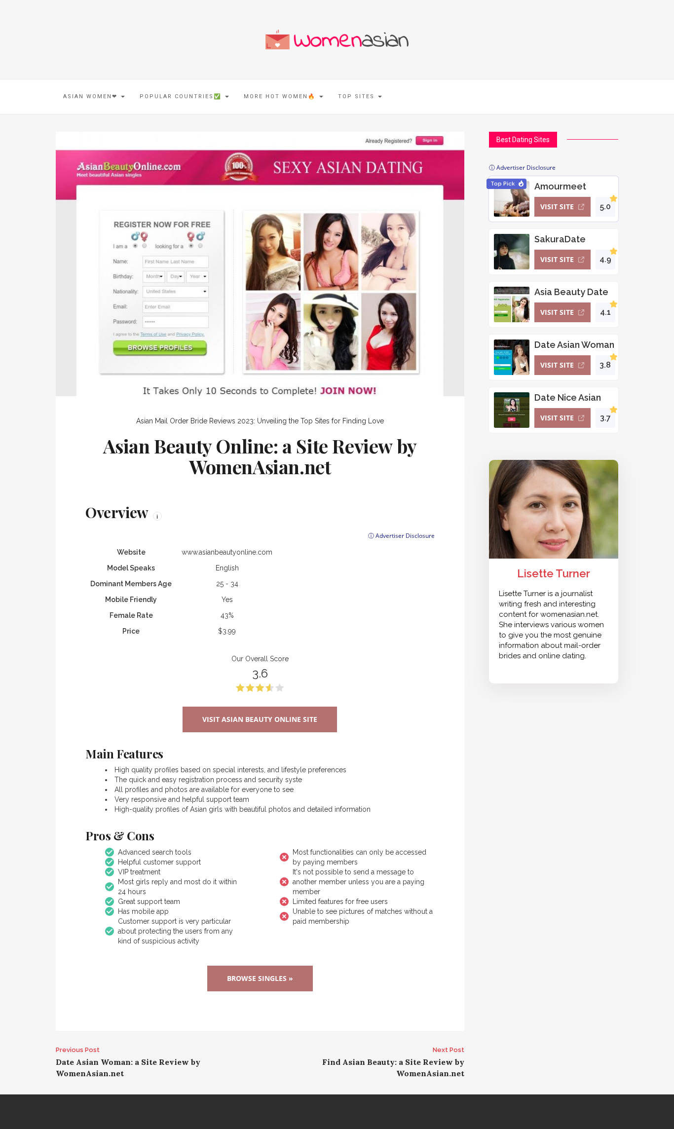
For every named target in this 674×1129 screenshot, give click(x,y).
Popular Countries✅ (182, 96)
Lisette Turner (553, 573)
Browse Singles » (260, 978)
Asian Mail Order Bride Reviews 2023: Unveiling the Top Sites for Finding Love (260, 421)
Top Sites (357, 96)
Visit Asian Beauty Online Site (259, 719)
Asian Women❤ (91, 96)
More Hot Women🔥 (281, 96)
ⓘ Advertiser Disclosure (401, 536)
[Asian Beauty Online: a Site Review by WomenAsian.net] (260, 263)
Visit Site (557, 206)
